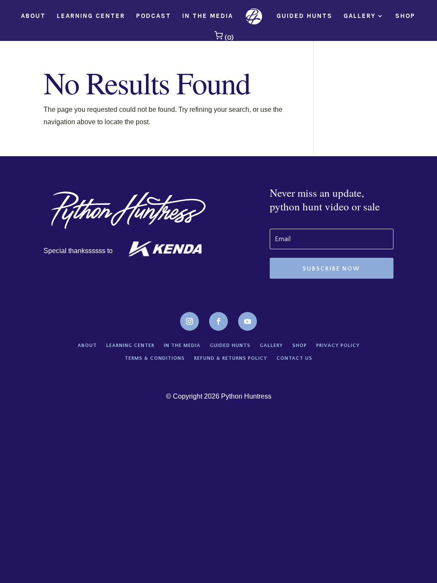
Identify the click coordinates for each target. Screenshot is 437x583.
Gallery (360, 16)
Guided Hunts (304, 16)
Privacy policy (338, 345)
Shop (405, 16)
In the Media (207, 16)
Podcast (153, 16)
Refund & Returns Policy (230, 358)
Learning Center (91, 16)
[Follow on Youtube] (247, 321)
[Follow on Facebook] (218, 321)
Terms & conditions (155, 358)
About (33, 16)
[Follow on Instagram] (189, 321)
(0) (228, 37)
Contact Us (294, 358)
